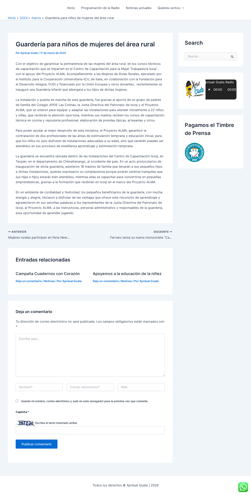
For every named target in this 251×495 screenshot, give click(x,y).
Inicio (71, 8)
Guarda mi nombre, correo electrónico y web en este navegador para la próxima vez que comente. (84, 401)
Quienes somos (169, 8)
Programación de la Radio (100, 8)
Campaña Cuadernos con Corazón (48, 273)
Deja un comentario (29, 281)
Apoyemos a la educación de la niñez (127, 273)
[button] (182, 8)
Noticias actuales (138, 8)
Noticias (49, 281)
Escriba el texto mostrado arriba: (56, 422)
